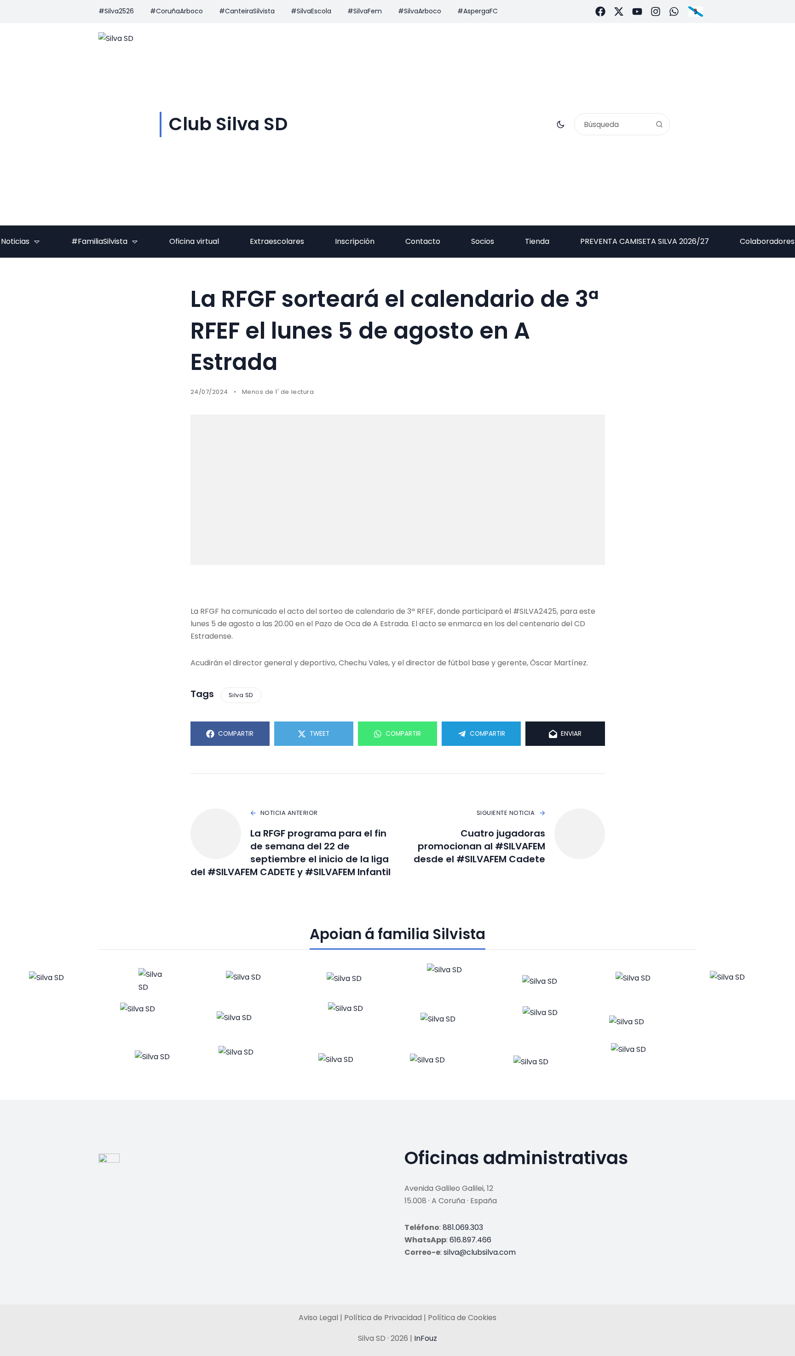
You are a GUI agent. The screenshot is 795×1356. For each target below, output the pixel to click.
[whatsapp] (674, 11)
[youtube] (637, 11)
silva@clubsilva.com (480, 1252)
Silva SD (241, 695)
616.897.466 (470, 1240)
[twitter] (619, 11)
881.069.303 (463, 1227)
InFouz (425, 1338)
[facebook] (600, 11)
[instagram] (656, 11)
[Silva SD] (56, 983)
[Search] (659, 124)
